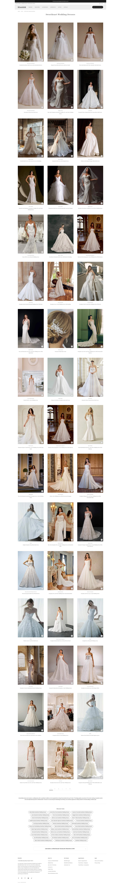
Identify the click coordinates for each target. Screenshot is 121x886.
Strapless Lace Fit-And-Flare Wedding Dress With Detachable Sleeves (90, 352)
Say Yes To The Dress (52, 864)
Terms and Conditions (99, 860)
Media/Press (50, 862)
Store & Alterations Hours (53, 873)
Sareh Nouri (90, 110)
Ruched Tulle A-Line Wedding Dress (31, 400)
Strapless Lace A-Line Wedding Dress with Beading (60, 304)
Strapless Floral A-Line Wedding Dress (60, 735)
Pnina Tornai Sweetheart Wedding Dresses (61, 815)
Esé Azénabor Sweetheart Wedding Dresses (60, 837)
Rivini (90, 349)
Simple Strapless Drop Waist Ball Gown (31, 544)
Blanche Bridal (31, 159)
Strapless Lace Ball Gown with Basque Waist (90, 688)
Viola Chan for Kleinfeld (31, 63)
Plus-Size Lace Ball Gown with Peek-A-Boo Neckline (30, 735)
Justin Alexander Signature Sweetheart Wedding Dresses (62, 820)
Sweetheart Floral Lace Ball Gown (31, 112)
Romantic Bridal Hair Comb (60, 351)
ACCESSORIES (45, 7)
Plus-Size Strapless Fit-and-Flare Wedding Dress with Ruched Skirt (60, 545)
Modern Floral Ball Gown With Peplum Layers (90, 735)
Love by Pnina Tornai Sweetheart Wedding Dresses (59, 812)
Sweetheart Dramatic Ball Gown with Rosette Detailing (60, 256)
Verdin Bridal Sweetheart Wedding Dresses (79, 823)
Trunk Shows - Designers (83, 862)
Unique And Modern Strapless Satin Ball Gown (60, 400)
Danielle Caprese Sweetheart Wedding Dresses (39, 820)
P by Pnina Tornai (90, 302)
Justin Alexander (60, 302)
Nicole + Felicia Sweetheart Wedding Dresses (80, 817)
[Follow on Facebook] (18, 878)
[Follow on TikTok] (31, 878)
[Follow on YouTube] (28, 878)
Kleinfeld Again (24, 3)
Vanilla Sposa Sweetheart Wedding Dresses (63, 840)
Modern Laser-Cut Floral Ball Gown (31, 640)
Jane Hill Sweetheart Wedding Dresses (41, 837)
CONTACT (66, 7)
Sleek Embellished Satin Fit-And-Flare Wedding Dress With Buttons (90, 448)
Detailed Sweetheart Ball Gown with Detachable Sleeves (31, 65)
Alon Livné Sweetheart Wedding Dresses (80, 837)
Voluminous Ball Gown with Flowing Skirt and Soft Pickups (60, 208)
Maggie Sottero (60, 110)
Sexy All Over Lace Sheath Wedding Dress (30, 256)
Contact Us (50, 867)
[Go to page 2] (70, 788)
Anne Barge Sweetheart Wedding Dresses (41, 823)
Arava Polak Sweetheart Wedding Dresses (39, 834)
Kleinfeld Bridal (18, 3)
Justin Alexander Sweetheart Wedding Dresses (40, 815)
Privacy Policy (97, 862)
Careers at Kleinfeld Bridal (53, 860)
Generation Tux (67, 864)
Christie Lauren (60, 349)
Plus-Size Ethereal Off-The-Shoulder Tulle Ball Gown (90, 65)
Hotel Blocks (29, 3)
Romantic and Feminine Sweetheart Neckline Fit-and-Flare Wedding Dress (31, 209)
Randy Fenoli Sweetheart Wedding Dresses (40, 817)
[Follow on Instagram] (21, 878)
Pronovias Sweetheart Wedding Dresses (84, 820)
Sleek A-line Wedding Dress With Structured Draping (60, 496)
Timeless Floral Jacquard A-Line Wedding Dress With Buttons (90, 256)
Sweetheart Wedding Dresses (29, 11)
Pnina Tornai (31, 302)
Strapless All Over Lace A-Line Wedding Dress (90, 593)
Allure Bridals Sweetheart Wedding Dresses (37, 812)
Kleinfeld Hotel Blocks (68, 862)
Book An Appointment (82, 860)
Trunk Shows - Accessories (83, 864)
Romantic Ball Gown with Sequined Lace (60, 161)
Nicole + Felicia (60, 255)
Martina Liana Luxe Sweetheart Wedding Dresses (60, 832)
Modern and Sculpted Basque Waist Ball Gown (90, 161)
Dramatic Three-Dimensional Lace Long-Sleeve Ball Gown (90, 112)
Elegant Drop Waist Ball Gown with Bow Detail (60, 65)
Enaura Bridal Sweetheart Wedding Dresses (83, 826)
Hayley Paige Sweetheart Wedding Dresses (39, 829)
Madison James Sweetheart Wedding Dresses (60, 829)
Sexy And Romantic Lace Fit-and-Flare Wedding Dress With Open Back (31, 352)
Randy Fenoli (31, 494)
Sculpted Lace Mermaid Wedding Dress (90, 640)
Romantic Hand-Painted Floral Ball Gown (90, 400)
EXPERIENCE (53, 7)
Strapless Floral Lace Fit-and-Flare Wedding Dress (60, 782)
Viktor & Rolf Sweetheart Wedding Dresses (81, 834)
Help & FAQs (50, 869)
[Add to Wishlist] (42, 60)
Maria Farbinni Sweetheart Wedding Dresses (43, 840)
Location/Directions (52, 871)
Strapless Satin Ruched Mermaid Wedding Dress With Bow (30, 304)
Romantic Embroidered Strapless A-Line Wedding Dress (60, 688)
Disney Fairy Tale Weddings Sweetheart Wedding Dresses (40, 826)
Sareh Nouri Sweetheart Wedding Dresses (81, 832)
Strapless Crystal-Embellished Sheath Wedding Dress (31, 688)
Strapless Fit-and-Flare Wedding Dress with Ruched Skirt (60, 593)
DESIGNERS (37, 7)
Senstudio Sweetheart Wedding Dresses (39, 832)
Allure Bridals (90, 159)
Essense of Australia (90, 494)
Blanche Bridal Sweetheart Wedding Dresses (63, 826)
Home (19, 11)
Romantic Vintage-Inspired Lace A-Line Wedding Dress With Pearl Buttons (90, 545)
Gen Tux (33, 3)
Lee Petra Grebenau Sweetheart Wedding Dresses (60, 834)
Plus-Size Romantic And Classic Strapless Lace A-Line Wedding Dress (30, 497)
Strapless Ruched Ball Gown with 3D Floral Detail (60, 640)
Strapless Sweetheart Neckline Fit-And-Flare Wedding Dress (90, 208)
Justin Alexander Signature (90, 255)
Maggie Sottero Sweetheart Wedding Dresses (81, 815)
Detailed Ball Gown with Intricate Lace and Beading (30, 161)
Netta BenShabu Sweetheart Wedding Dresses (81, 829)
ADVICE (59, 7)
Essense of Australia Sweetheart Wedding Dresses (82, 812)
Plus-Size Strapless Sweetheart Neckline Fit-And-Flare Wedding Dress (60, 113)
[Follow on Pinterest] (25, 878)
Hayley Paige (60, 398)
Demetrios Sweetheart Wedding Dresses (60, 823)
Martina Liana (31, 349)
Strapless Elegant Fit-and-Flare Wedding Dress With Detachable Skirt (90, 497)
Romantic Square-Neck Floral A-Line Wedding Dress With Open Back (30, 448)
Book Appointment (97, 7)
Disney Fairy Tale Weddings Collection (31, 591)
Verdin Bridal (60, 686)
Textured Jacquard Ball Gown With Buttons (31, 593)
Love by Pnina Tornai (31, 255)
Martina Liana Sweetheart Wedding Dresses (60, 817)
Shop (22, 11)
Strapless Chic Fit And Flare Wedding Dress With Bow (90, 304)
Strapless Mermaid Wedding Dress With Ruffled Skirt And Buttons (90, 783)
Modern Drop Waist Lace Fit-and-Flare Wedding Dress (31, 782)
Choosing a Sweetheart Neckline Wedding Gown (60, 848)
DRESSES (30, 7)
